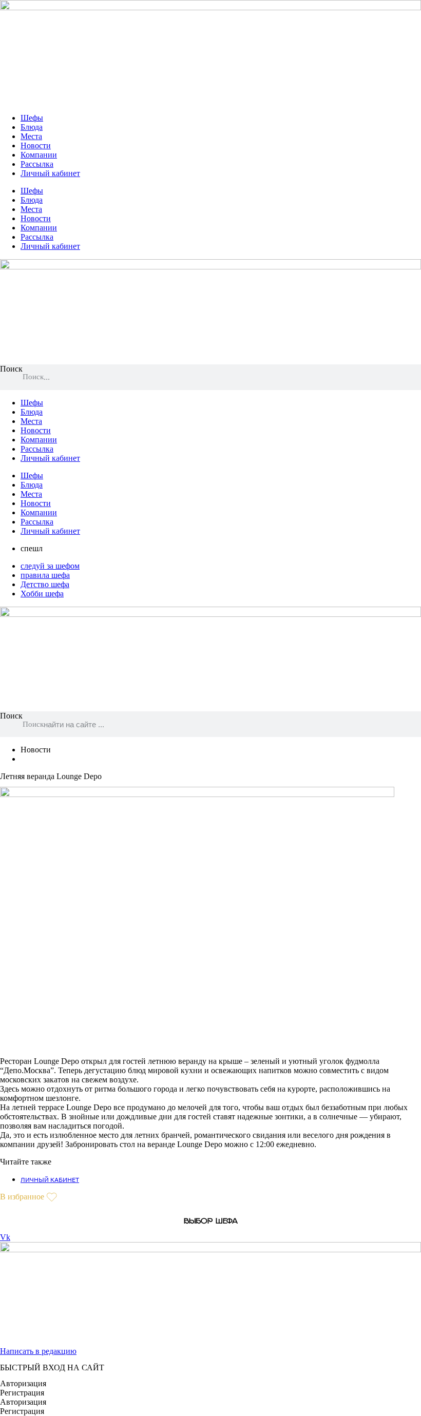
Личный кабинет (50, 173)
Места (31, 136)
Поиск (11, 368)
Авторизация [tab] (23, 1383)
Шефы (32, 117)
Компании (39, 154)
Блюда (32, 127)
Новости (36, 145)
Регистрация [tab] (22, 1392)
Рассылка (37, 164)
